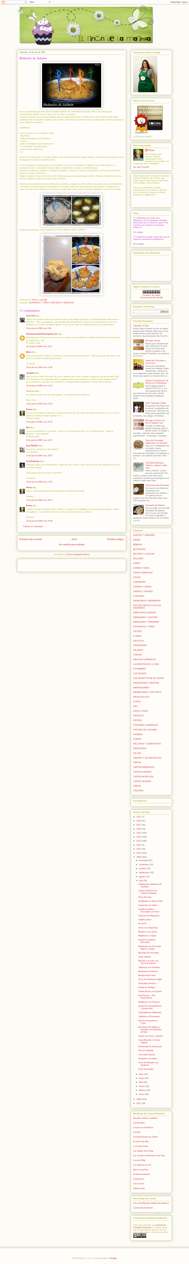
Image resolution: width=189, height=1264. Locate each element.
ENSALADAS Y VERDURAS (146, 622)
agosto (142, 876)
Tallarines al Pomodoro (149, 1016)
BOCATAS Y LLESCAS (143, 554)
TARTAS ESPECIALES (143, 767)
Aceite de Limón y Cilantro (150, 1036)
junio (141, 1074)
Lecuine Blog (139, 1160)
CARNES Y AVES (141, 568)
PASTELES (138, 715)
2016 (139, 829)
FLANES (137, 636)
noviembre (144, 864)
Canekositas (139, 1123)
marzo (142, 1086)
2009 (139, 857)
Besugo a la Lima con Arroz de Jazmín (148, 961)
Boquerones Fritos (147, 975)
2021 (139, 817)
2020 (139, 821)
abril (141, 1082)
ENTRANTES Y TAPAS (39, 303)
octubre (143, 868)
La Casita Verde (140, 1146)
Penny (29, 409)
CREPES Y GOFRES (143, 591)
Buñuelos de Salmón (148, 971)
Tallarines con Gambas (149, 967)
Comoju (136, 1132)
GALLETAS (138, 641)
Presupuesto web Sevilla (151, 297)
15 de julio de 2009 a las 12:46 (39, 367)
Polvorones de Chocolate (157, 485)
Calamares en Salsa (147, 905)
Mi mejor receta (152, 340)
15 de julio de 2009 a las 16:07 (39, 455)
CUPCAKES (138, 596)
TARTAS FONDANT (142, 772)
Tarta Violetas (144, 957)
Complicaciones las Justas (145, 1137)
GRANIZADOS (140, 645)
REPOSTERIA (139, 748)
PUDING (137, 739)
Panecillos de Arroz (147, 983)
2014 (139, 837)
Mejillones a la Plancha (149, 1002)
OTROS (137, 701)
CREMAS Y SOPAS (142, 586)
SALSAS (137, 753)
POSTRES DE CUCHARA (145, 729)
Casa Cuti (30, 316)
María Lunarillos (140, 1169)
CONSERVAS (139, 582)
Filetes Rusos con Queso (150, 991)
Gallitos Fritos (144, 919)
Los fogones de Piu (142, 1165)
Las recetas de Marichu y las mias (149, 1155)
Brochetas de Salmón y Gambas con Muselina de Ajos (150, 1029)
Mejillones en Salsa (147, 935)
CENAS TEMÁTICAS (143, 572)
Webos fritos (139, 1188)
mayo (142, 1078)
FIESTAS (137, 631)
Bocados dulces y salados (145, 1118)
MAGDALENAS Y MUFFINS (146, 683)
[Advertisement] (36, 564)
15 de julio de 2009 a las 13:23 (39, 422)
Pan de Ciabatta (145, 1050)
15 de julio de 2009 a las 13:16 (39, 404)
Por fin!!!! (142, 923)
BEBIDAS (137, 544)
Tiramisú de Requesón (148, 915)
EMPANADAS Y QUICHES (145, 617)
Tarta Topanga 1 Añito (155, 403)
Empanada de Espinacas (150, 1046)
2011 (138, 849)
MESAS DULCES (141, 697)
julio (141, 880)
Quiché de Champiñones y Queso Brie (150, 1007)
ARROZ (136, 540)
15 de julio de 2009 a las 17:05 (39, 482)
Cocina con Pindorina (143, 1127)
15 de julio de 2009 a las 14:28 (39, 440)
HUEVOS (137, 655)
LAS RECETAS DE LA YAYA (146, 664)
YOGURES (138, 790)
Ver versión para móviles (72, 544)
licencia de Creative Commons (149, 1226)
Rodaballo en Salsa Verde (150, 901)
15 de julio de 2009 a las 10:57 (39, 346)
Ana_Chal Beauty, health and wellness (151, 1203)
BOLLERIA (138, 558)
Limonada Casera (146, 1054)
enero (142, 1094)
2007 (139, 1103)
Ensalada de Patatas (155, 505)
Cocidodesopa (32, 461)
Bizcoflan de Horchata (148, 953)
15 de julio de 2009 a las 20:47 (39, 500)
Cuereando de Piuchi (143, 1208)
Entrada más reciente (30, 539)
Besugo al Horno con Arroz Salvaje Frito (155, 421)
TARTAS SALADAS (142, 781)
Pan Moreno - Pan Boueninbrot (146, 996)
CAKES (136, 563)
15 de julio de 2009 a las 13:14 (39, 386)
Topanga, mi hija (141, 325)
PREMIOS (138, 734)
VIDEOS (137, 786)
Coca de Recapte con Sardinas (148, 1063)
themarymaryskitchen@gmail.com (41, 334)
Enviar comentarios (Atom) (77, 554)
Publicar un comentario (33, 526)
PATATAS (137, 720)
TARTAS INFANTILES (143, 776)
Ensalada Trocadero (147, 1058)
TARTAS (137, 762)
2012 (139, 845)
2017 (139, 825)
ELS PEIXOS (32, 446)
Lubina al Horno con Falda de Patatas (147, 891)
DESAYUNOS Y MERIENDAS (146, 600)
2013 (139, 841)
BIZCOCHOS (139, 549)
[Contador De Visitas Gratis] (151, 293)
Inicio (74, 539)
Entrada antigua (115, 539)
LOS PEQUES (139, 673)
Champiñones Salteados (149, 1012)
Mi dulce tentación (141, 1174)
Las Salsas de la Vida (143, 1151)
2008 (139, 1099)
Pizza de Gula (144, 897)
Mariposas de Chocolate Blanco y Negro (149, 947)
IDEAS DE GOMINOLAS (144, 659)
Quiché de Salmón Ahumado (147, 941)
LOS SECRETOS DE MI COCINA (148, 678)
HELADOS (138, 650)
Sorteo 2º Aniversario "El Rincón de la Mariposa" (156, 381)
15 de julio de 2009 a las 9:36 (38, 328)
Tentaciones (138, 1179)
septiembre (144, 872)
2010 (139, 853)
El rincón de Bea (141, 1141)
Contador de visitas (151, 295)
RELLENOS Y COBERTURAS (147, 743)
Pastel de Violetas (146, 987)
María (28, 352)
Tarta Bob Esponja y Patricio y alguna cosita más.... (156, 465)
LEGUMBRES (139, 669)
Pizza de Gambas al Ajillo (150, 979)
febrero (142, 1090)
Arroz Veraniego (145, 1069)
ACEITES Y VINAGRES (144, 535)
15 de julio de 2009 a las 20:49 (39, 521)
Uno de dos (138, 1183)
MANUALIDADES (141, 687)
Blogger (113, 1258)
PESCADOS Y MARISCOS (62, 303)
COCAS (136, 577)
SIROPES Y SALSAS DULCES (147, 758)
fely (27, 427)
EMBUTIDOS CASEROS (144, 612)
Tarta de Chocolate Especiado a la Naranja (156, 441)
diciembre (144, 860)
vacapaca (30, 373)
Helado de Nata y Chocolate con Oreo (148, 910)
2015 (139, 833)
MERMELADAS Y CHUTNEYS (147, 692)
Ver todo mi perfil (141, 167)
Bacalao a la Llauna (147, 931)
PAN (135, 706)
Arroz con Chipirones (148, 927)
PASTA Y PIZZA (140, 711)
